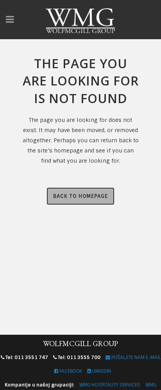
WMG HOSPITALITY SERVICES (109, 385)
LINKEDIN (101, 371)
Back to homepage (80, 196)
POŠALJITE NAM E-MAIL (135, 357)
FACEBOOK (70, 371)
